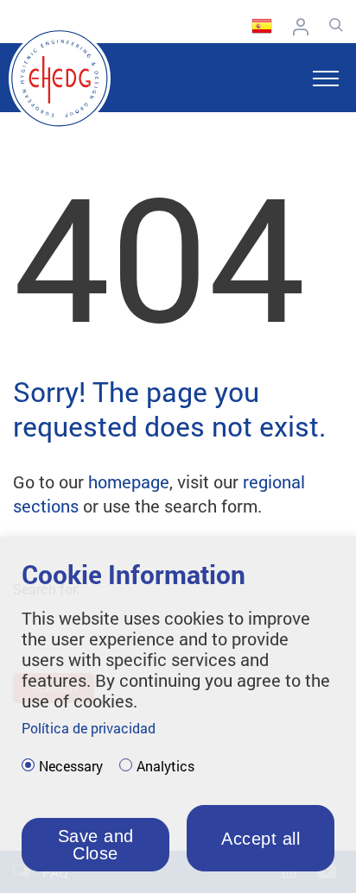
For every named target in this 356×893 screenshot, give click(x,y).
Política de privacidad (89, 728)
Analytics (165, 766)
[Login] (305, 26)
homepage (128, 481)
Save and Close (96, 845)
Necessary (71, 766)
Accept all (260, 838)
